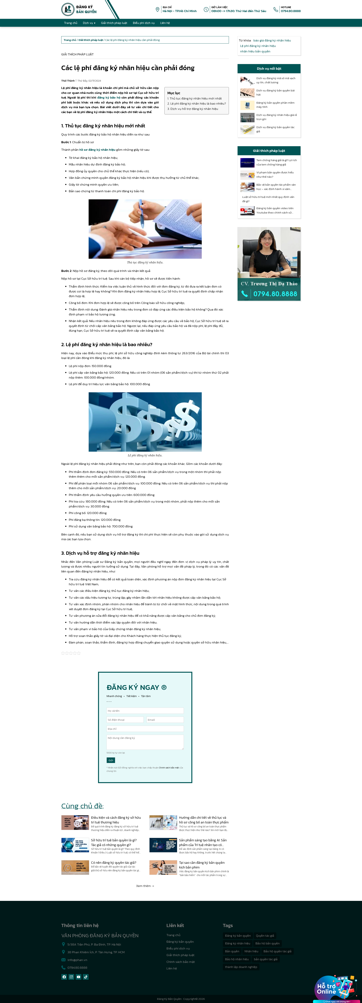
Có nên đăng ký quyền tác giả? (113, 862)
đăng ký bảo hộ (108, 97)
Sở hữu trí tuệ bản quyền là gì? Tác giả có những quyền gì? (114, 842)
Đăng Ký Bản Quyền (169, 999)
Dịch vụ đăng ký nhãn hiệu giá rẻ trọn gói (276, 117)
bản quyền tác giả (266, 959)
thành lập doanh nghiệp (241, 967)
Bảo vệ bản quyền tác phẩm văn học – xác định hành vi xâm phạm (276, 187)
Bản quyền (232, 951)
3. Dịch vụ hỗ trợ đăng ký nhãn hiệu (192, 108)
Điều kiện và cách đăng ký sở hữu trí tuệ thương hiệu (116, 820)
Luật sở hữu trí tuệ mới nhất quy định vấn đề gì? (268, 199)
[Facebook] (64, 977)
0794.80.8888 (291, 10)
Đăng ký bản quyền (180, 941)
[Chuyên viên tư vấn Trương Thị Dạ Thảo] (269, 264)
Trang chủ (173, 935)
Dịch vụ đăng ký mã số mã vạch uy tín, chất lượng (275, 80)
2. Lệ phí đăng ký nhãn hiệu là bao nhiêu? (196, 103)
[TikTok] (86, 977)
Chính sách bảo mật (169, 767)
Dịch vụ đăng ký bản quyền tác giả (275, 129)
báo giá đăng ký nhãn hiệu (272, 40)
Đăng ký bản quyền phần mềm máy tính (275, 105)
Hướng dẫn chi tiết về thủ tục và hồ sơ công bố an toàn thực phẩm (204, 820)
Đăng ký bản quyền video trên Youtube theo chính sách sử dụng (275, 210)
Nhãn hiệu (251, 951)
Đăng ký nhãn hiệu (237, 943)
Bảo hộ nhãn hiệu (237, 959)
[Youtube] (78, 977)
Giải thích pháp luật (77, 54)
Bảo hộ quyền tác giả (277, 951)
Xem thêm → (145, 885)
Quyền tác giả (265, 935)
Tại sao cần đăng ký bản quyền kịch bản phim (202, 865)
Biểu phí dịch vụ (178, 948)
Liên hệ (171, 968)
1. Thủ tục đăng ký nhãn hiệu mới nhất (194, 98)
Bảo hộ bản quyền (267, 943)
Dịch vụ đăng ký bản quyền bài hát (275, 92)
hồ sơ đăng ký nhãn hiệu (97, 149)
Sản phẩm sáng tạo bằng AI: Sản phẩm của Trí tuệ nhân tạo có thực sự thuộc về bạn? (203, 842)
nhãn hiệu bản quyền (255, 51)
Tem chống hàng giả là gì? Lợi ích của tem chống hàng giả (276, 162)
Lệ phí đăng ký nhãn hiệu (258, 45)
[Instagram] (71, 977)
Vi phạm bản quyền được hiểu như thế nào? (275, 174)
